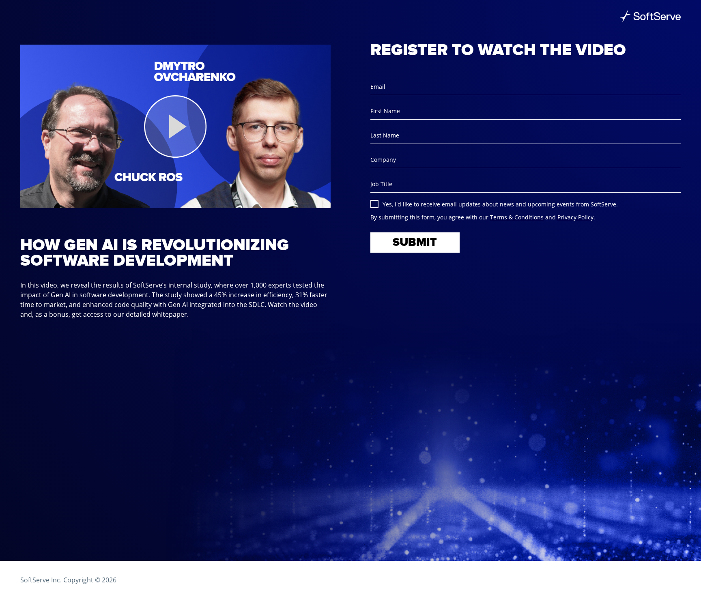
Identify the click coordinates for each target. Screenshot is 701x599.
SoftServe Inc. (41, 579)
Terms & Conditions (517, 217)
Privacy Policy (575, 217)
